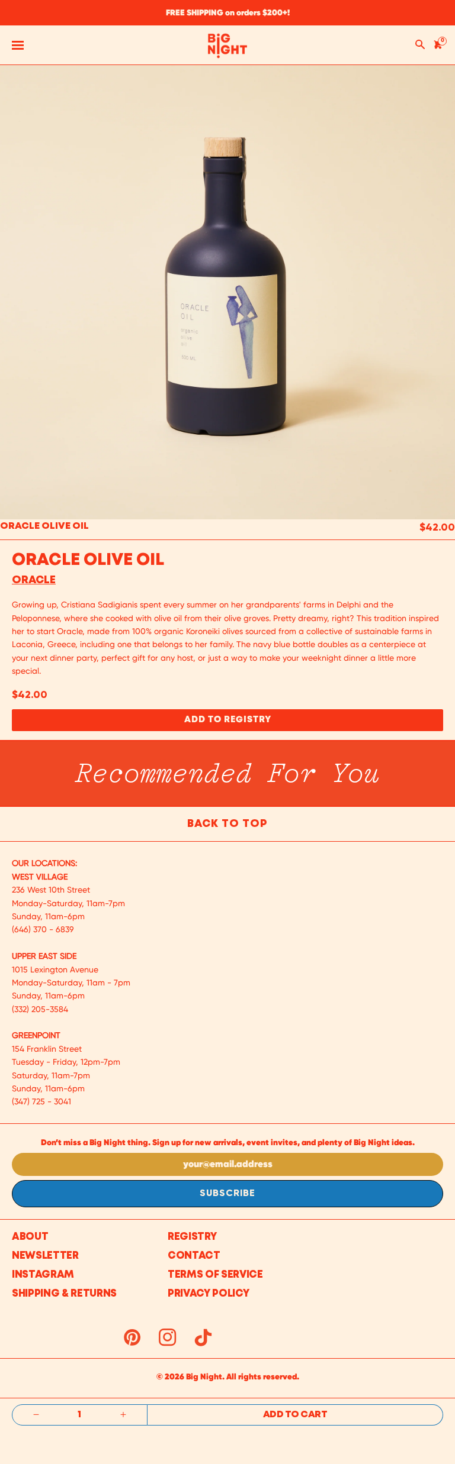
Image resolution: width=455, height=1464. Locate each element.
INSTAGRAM (43, 1275)
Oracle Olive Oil (44, 526)
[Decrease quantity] (36, 1414)
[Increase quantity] (123, 1414)
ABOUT (30, 1237)
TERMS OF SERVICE (215, 1275)
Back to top (227, 824)
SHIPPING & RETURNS (64, 1294)
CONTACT (194, 1256)
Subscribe (227, 1193)
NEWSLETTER (45, 1256)
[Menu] (18, 45)
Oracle (34, 580)
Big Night (204, 1376)
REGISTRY (192, 1237)
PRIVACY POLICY (208, 1294)
